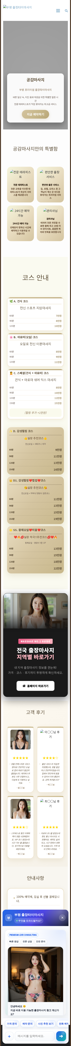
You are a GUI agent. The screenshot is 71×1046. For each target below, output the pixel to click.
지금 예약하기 (35, 114)
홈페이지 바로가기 (38, 686)
